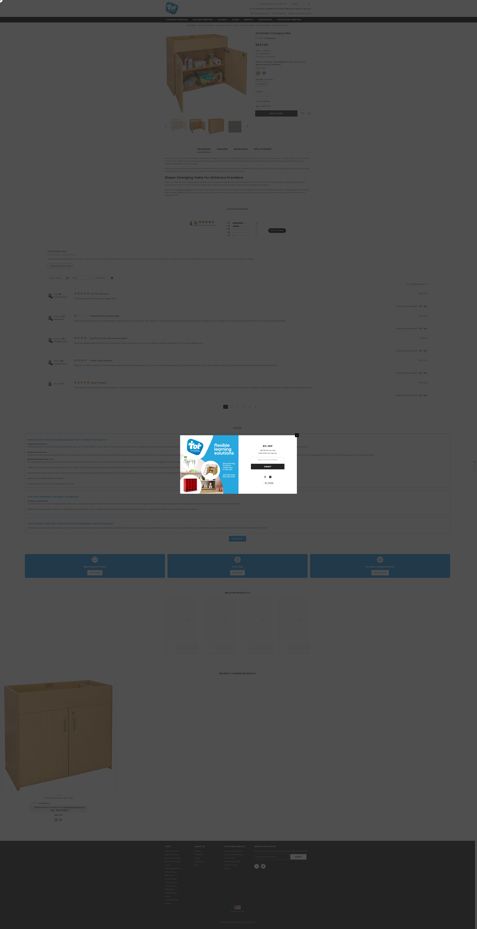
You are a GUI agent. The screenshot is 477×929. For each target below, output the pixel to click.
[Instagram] (270, 477)
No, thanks (269, 483)
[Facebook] (265, 477)
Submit (267, 466)
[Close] (297, 435)
